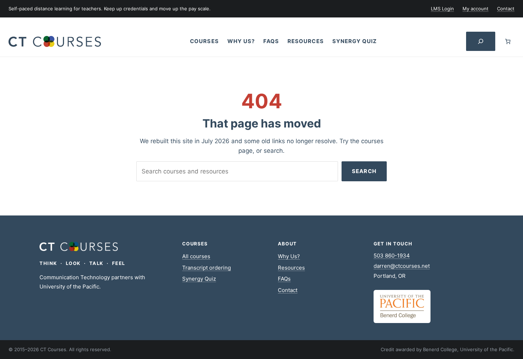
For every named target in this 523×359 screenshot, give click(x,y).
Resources (291, 267)
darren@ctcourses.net (402, 265)
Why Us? (289, 256)
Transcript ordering (206, 267)
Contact (287, 290)
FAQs (284, 278)
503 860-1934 (392, 255)
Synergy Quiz (199, 278)
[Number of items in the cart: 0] (508, 41)
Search (364, 171)
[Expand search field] (480, 41)
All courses (196, 256)
